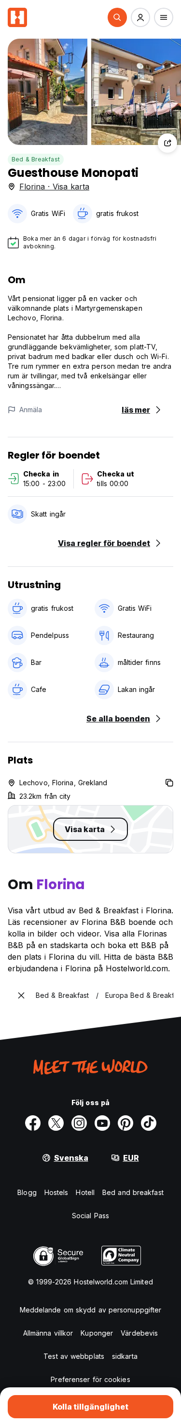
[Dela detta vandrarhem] (167, 143)
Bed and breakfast (133, 1192)
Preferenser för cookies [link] (90, 1379)
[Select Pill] (117, 17)
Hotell (85, 1192)
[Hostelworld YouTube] (102, 1123)
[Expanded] (21, 995)
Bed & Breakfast (36, 159)
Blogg (27, 1192)
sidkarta (125, 1356)
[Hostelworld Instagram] (79, 1123)
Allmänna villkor (48, 1333)
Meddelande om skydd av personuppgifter (91, 1310)
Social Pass (90, 1215)
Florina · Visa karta (54, 186)
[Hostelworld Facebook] (33, 1123)
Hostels (56, 1192)
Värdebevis (139, 1333)
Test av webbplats (73, 1356)
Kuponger (97, 1333)
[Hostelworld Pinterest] (125, 1123)
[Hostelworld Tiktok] (148, 1123)
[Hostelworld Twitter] (56, 1123)
